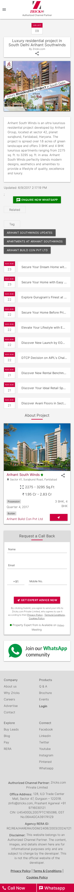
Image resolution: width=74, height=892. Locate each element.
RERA (8, 749)
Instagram (46, 755)
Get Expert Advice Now (37, 600)
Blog (7, 736)
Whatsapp (46, 768)
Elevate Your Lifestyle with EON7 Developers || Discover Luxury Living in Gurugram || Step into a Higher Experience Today (45, 327)
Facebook (46, 729)
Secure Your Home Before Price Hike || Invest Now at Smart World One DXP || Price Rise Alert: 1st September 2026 (45, 312)
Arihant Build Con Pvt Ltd (27, 250)
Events (44, 699)
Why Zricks (12, 693)
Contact (9, 712)
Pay (6, 742)
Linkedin (45, 736)
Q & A (43, 686)
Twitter (44, 742)
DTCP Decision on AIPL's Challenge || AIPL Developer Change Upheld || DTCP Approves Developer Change (45, 358)
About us (10, 686)
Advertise (11, 706)
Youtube (45, 749)
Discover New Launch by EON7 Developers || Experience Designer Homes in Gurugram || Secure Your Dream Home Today (45, 343)
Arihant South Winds (23, 475)
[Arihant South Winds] (37, 447)
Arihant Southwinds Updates (30, 232)
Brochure (45, 693)
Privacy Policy (35, 614)
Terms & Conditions (54, 614)
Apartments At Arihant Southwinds (35, 241)
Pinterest (45, 762)
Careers (9, 699)
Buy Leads (11, 729)
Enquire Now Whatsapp (37, 200)
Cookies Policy (37, 618)
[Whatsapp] (37, 651)
